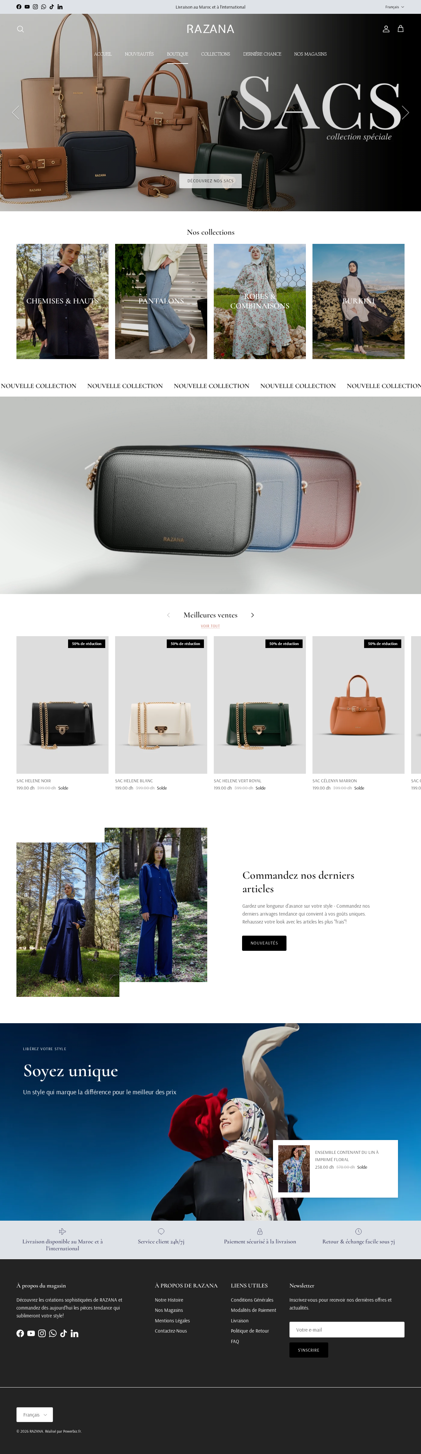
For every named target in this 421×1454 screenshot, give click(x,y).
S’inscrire (309, 1350)
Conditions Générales (252, 1300)
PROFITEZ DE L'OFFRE (210, 180)
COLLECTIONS (215, 54)
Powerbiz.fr (72, 1431)
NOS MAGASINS (310, 54)
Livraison (240, 1320)
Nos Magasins (169, 1310)
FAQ (235, 1341)
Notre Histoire (169, 1300)
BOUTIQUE (177, 54)
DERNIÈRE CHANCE (262, 54)
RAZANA (36, 1431)
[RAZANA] (211, 29)
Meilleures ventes (210, 615)
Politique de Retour (250, 1331)
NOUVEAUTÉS (139, 54)
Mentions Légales (172, 1320)
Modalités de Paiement (253, 1310)
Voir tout (210, 626)
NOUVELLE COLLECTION (107, 386)
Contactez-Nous (171, 1331)
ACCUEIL (103, 54)
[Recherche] (20, 29)
